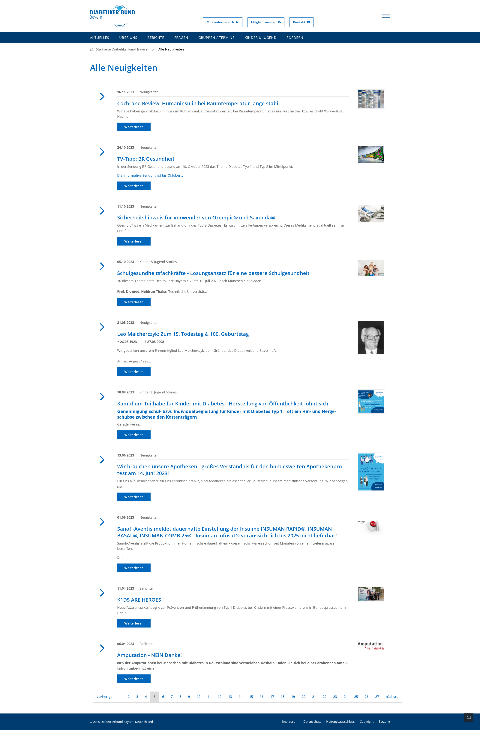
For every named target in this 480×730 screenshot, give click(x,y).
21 (314, 696)
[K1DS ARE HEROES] (371, 594)
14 (240, 696)
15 (251, 696)
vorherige (104, 696)
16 (261, 696)
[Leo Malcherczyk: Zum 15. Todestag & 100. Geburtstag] (371, 337)
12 (219, 696)
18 (282, 696)
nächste (392, 696)
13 (230, 696)
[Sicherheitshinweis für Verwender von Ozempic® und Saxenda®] (371, 213)
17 (272, 696)
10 (198, 696)
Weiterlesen (133, 127)
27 (377, 696)
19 (293, 696)
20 (303, 696)
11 (209, 696)
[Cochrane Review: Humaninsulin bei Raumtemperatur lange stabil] (371, 99)
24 (345, 696)
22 (324, 696)
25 (356, 696)
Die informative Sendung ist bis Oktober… (150, 175)
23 (335, 696)
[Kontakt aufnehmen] (468, 717)
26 (366, 696)
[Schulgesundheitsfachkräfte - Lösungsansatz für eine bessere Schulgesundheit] (371, 268)
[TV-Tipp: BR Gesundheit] (371, 154)
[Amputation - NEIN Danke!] (371, 645)
